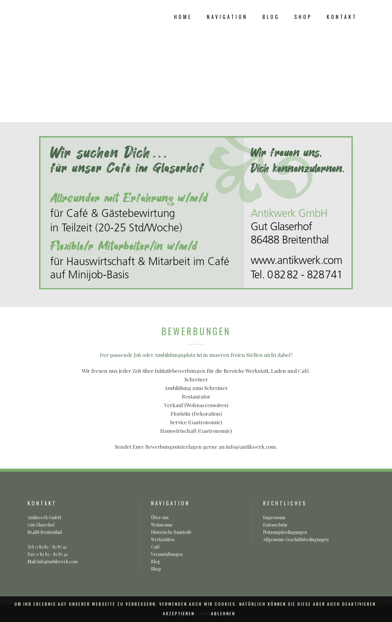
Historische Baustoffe (171, 532)
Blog (155, 561)
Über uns (160, 517)
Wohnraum (161, 525)
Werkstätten (162, 539)
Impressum (274, 517)
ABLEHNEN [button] (223, 613)
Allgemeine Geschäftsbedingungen (296, 539)
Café (155, 547)
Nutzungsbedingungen (285, 532)
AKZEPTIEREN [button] (178, 613)
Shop (156, 569)
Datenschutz (275, 525)
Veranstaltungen (167, 554)
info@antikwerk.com (251, 446)
